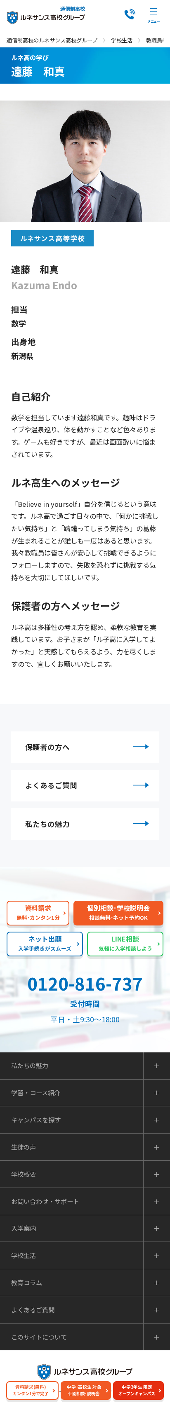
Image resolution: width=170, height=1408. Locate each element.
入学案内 (23, 1228)
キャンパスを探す (36, 1120)
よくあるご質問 (51, 785)
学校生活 (121, 40)
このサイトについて (39, 1337)
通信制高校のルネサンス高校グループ (52, 40)
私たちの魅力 (47, 824)
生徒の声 (23, 1147)
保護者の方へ (47, 747)
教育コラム (26, 1282)
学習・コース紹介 (35, 1092)
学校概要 (23, 1174)
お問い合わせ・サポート (45, 1201)
